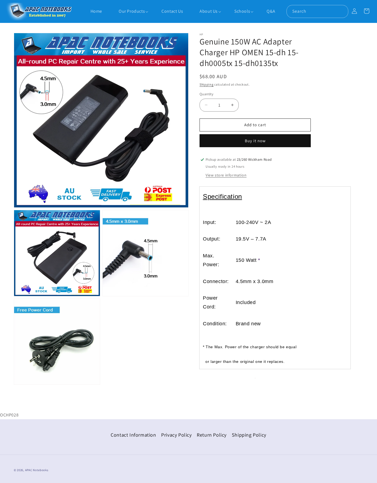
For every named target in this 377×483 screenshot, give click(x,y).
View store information (226, 175)
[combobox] (317, 11)
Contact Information (133, 435)
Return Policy (212, 435)
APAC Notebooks (37, 470)
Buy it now (255, 140)
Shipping (207, 84)
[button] (129, 11)
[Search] (342, 11)
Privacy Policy (176, 435)
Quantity (206, 94)
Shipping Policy (249, 435)
